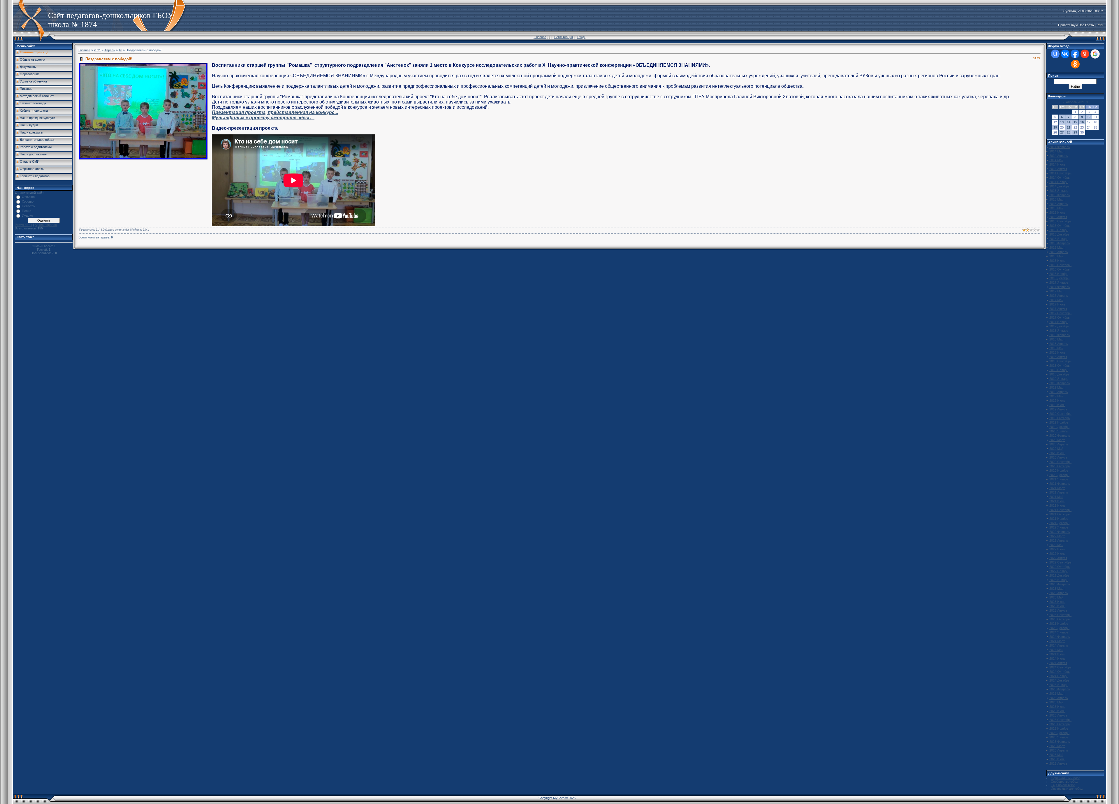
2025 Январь (1058, 685)
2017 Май (1056, 300)
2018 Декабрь (1059, 374)
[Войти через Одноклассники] (1075, 64)
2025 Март (1057, 693)
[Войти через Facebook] (1075, 54)
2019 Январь (1058, 378)
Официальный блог (1065, 778)
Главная (540, 37)
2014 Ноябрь (1058, 182)
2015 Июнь (1057, 212)
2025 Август (1058, 715)
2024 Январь (1058, 632)
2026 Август (1058, 763)
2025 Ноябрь (1058, 728)
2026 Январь (1058, 737)
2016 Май (1056, 256)
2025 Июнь (1057, 706)
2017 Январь (1058, 282)
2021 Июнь (1057, 501)
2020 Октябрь (1059, 466)
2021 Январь (1058, 479)
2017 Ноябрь (1058, 322)
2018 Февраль (1059, 335)
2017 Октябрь (1059, 317)
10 (1088, 117)
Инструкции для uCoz (1067, 788)
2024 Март (1057, 641)
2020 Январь (1058, 431)
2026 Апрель (1058, 750)
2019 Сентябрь (1060, 413)
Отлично (28, 197)
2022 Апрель (1058, 540)
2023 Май (1056, 597)
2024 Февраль (1059, 636)
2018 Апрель (1058, 343)
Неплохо (28, 206)
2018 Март (1057, 339)
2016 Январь (1058, 239)
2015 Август (1058, 217)
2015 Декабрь (1059, 234)
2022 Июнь (1057, 549)
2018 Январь (1058, 330)
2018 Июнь (1057, 352)
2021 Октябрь (1059, 514)
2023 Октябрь (1059, 619)
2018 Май (1056, 348)
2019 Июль (1057, 405)
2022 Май (1056, 545)
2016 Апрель (1058, 252)
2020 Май (1056, 448)
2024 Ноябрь (1058, 676)
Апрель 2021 (1075, 102)
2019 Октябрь (1059, 418)
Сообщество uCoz (1064, 781)
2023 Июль (1057, 606)
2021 (97, 50)
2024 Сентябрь (1060, 667)
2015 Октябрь (1059, 225)
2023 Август (1058, 610)
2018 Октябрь (1059, 365)
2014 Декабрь (1059, 186)
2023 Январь (1058, 580)
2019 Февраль (1059, 383)
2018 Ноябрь (1058, 370)
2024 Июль (1057, 658)
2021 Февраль (1059, 483)
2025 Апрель (1058, 698)
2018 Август (1058, 357)
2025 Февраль (1059, 689)
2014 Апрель (1058, 155)
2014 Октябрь (1059, 177)
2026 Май (1056, 754)
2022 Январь (1058, 527)
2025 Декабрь (1059, 733)
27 (1062, 132)
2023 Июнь (1057, 601)
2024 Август (1058, 663)
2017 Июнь (1057, 304)
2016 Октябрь (1059, 269)
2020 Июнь (1057, 453)
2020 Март (1057, 440)
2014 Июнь (1057, 164)
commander (122, 229)
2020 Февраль (1059, 435)
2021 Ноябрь (1058, 518)
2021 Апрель (1058, 492)
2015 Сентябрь (1060, 221)
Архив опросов (46, 225)
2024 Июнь (1057, 654)
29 (1075, 132)
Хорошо (28, 201)
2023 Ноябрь (1058, 623)
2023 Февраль (1059, 584)
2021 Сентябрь (1060, 510)
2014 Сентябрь (1060, 173)
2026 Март (1057, 746)
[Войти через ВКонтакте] (1065, 54)
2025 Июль (1057, 711)
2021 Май (1056, 496)
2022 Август (1058, 558)
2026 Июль (1057, 759)
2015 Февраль (1059, 195)
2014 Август (1058, 169)
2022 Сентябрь (1060, 562)
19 (1055, 127)
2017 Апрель (1058, 295)
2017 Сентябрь (1060, 313)
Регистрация (563, 37)
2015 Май (1056, 208)
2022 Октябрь (1059, 566)
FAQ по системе (1063, 785)
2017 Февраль (1059, 287)
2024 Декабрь (1059, 680)
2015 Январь (1058, 190)
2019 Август (1058, 409)
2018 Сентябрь (1060, 361)
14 (1068, 122)
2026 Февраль (1059, 741)
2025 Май (1056, 702)
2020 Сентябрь (1060, 462)
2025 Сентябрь (1060, 720)
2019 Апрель (1058, 392)
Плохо (26, 211)
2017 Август (1058, 308)
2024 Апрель (1058, 645)
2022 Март (1057, 536)
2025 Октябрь (1059, 724)
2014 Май (1056, 160)
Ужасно (27, 215)
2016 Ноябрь (1058, 273)
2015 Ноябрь (1058, 230)
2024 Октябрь (1059, 671)
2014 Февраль (1059, 147)
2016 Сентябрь (1060, 265)
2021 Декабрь (1059, 523)
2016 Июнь (1057, 260)
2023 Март (1057, 588)
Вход (581, 37)
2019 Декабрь (1059, 427)
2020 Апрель (1058, 444)
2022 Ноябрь (1058, 571)
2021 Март (1057, 488)
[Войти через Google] (1095, 54)
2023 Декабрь (1059, 628)
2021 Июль (1057, 505)
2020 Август (1058, 457)
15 (1075, 122)
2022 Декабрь (1059, 575)
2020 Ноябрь (1058, 470)
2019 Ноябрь (1058, 422)
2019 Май (1056, 396)
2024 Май (1056, 650)
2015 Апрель (1058, 204)
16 (120, 50)
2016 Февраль (1059, 243)
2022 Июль (1057, 553)
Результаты (23, 225)
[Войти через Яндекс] (1085, 54)
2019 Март (1057, 387)
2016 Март (1057, 247)
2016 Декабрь (1059, 278)
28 (1068, 132)
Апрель (109, 50)
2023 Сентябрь (1060, 615)
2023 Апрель (1058, 593)
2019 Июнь (1057, 400)
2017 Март (1057, 291)
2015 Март (1057, 199)
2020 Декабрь (1059, 475)
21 (1068, 127)
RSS (1100, 25)
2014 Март (1057, 151)
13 (1062, 122)
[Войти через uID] (1055, 54)
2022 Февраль (1059, 531)
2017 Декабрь (1059, 326)
